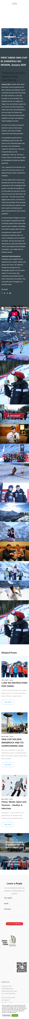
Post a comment (14, 923)
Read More (8, 702)
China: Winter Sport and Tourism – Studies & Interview (13, 805)
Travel (11, 680)
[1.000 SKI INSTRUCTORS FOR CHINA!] (14, 861)
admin (19, 22)
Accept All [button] (15, 1015)
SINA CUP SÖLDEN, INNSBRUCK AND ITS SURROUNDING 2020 (12, 742)
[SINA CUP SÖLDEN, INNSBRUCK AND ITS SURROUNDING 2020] (14, 843)
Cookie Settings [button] (6, 1015)
